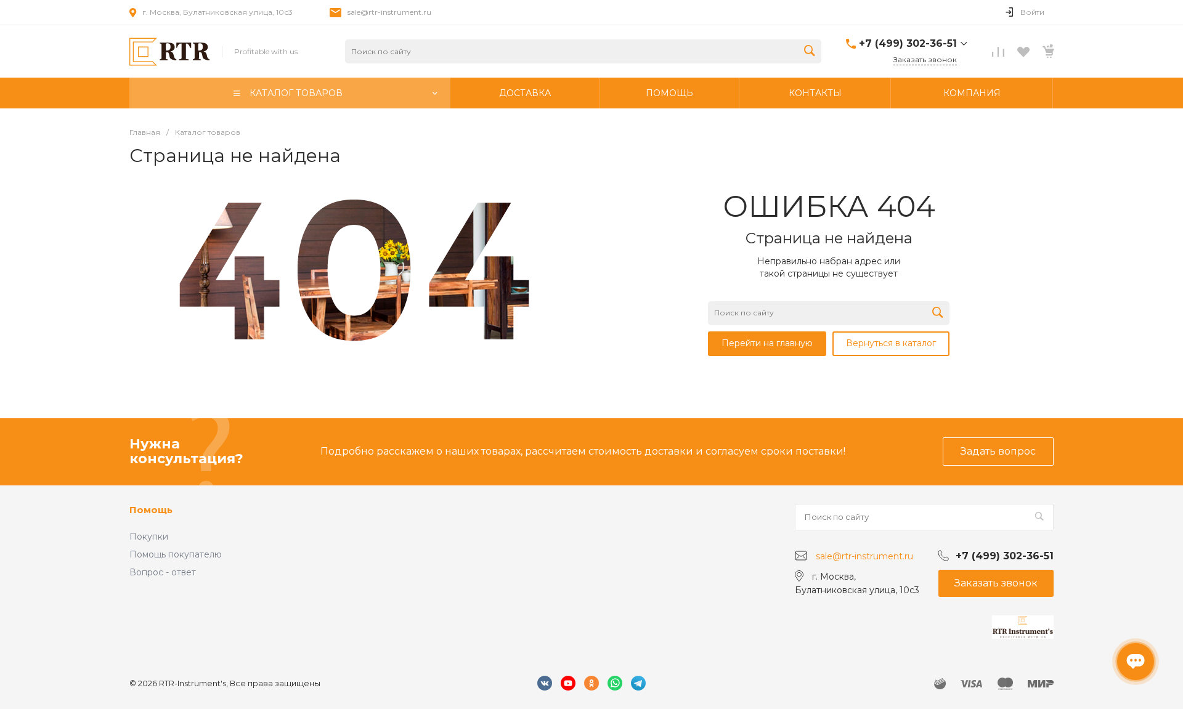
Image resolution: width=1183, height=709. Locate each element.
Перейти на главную (767, 343)
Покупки (148, 536)
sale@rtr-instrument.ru (389, 12)
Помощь (151, 510)
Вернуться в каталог (891, 343)
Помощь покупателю (175, 554)
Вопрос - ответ (162, 572)
